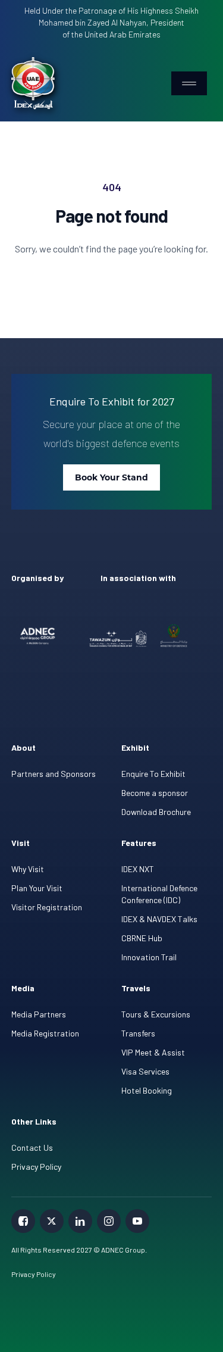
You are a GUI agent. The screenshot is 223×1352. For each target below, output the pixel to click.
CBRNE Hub (141, 938)
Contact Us (32, 1147)
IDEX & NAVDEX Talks (159, 919)
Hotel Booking (146, 1090)
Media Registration (45, 1033)
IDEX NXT (137, 869)
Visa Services (145, 1071)
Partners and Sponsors (53, 774)
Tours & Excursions (155, 1014)
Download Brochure (156, 812)
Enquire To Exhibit (153, 774)
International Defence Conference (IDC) (159, 894)
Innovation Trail (149, 957)
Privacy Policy (36, 1166)
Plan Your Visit (36, 888)
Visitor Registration (46, 907)
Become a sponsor (154, 793)
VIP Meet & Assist (153, 1052)
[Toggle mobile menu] (189, 83)
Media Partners (38, 1014)
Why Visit (27, 869)
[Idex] (33, 83)
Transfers (138, 1033)
